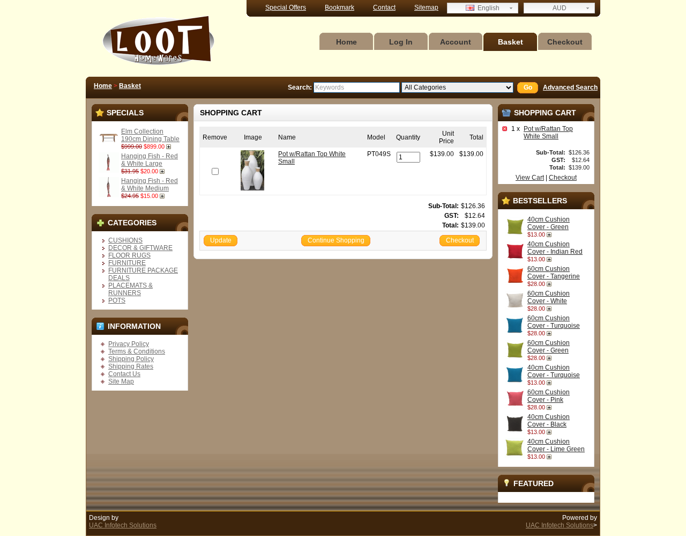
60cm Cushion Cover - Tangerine (553, 272)
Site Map (121, 381)
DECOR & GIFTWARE (140, 248)
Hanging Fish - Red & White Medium (149, 184)
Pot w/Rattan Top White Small (548, 132)
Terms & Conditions (136, 351)
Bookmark (339, 7)
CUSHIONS (125, 240)
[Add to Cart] (169, 146)
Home (346, 42)
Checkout (565, 42)
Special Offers (285, 7)
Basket (510, 42)
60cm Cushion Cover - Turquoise (553, 321)
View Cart (530, 177)
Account (455, 42)
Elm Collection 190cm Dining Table (150, 135)
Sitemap (426, 7)
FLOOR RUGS (129, 255)
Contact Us (124, 374)
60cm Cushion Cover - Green (548, 346)
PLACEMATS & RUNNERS (130, 289)
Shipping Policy (131, 359)
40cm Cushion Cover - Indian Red (555, 247)
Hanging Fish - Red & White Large (149, 159)
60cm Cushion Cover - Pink (548, 395)
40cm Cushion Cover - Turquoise (553, 371)
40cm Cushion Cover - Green (548, 223)
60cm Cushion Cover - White (548, 297)
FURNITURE (127, 263)
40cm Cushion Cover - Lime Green (556, 445)
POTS (116, 300)
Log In (401, 42)
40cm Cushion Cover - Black (548, 420)
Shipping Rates (130, 366)
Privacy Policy (128, 344)
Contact (384, 7)
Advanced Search (570, 87)
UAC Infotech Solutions (122, 525)
